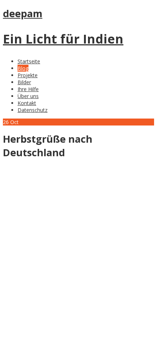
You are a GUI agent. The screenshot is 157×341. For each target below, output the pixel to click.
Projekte (28, 75)
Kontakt (27, 103)
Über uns (28, 96)
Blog (23, 68)
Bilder (24, 82)
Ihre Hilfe (28, 89)
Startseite (29, 61)
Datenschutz (32, 109)
